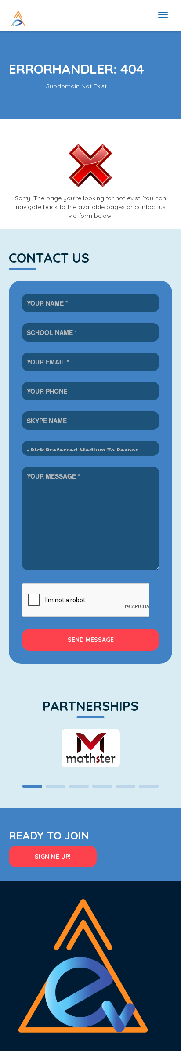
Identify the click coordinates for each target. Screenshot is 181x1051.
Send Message (91, 640)
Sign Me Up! (53, 856)
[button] (32, 786)
